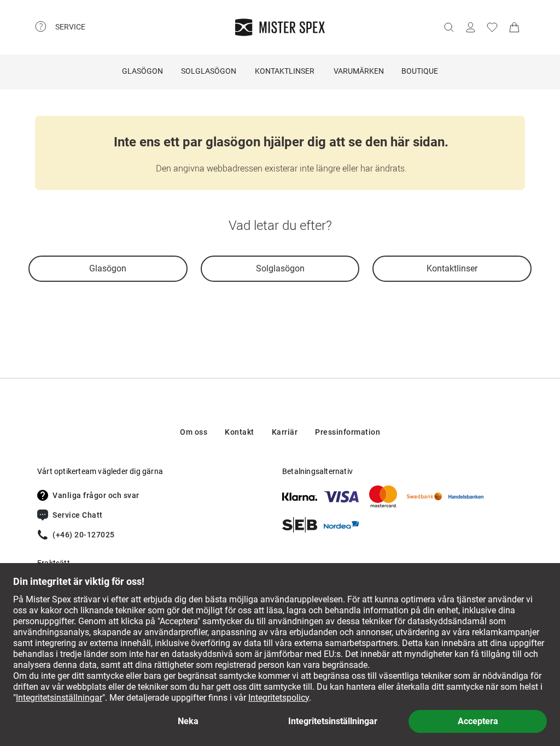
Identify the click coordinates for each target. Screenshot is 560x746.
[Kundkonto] (470, 27)
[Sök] (448, 27)
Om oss (193, 432)
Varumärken (359, 71)
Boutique (419, 71)
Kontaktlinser (284, 71)
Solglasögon (208, 71)
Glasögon (142, 71)
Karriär (285, 432)
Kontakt (239, 432)
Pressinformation (347, 432)
